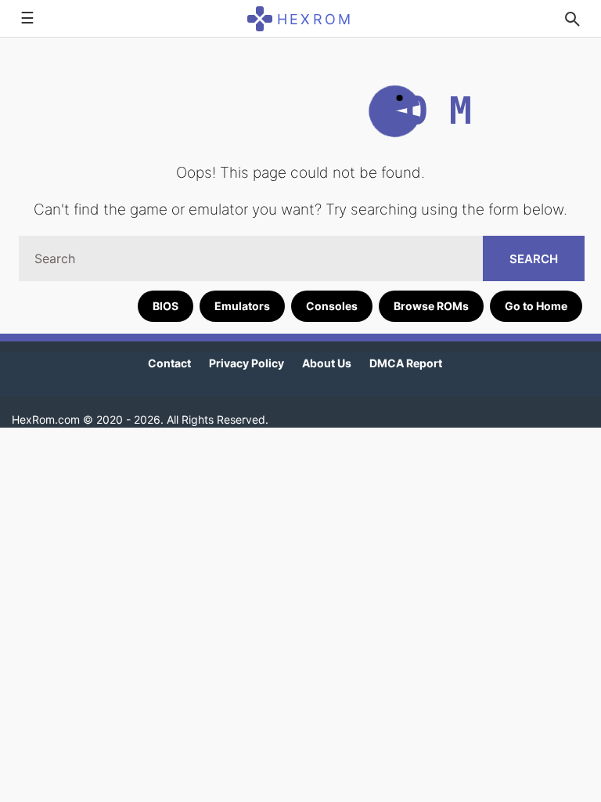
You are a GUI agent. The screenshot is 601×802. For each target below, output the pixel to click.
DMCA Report (405, 363)
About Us (326, 363)
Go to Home (536, 305)
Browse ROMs (431, 305)
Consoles (332, 305)
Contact (169, 363)
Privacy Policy (246, 363)
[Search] (572, 18)
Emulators (242, 305)
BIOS (165, 305)
